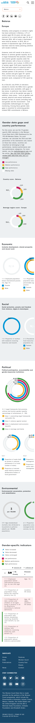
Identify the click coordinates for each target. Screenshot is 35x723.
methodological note (21, 151)
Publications (6, 662)
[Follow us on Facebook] (4, 678)
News (4, 668)
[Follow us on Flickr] (4, 684)
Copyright (5, 716)
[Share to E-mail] (15, 17)
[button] (12, 9)
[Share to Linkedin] (11, 17)
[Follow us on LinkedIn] (17, 678)
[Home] (10, 2)
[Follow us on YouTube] (17, 684)
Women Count (23, 660)
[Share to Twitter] (7, 17)
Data (4, 660)
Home (4, 657)
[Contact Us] (23, 678)
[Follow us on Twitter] (11, 678)
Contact (21, 668)
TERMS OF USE (19, 714)
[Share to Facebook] (3, 17)
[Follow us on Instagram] (23, 684)
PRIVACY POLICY (7, 714)
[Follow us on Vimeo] (11, 684)
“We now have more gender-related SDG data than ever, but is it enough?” (16, 156)
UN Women (14, 716)
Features (21, 657)
